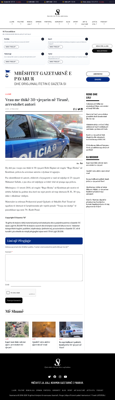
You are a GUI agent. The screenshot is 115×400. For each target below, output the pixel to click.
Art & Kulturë (85, 23)
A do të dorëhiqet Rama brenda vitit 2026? (16, 42)
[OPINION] (38, 24)
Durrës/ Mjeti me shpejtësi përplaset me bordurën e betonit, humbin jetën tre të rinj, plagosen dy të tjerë (98, 203)
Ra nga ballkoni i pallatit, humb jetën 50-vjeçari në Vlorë (97, 180)
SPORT (69, 390)
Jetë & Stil (94, 23)
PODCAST (100, 390)
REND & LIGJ (30, 390)
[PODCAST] (104, 24)
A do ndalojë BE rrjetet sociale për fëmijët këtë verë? (20, 57)
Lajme (12, 22)
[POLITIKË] (20, 24)
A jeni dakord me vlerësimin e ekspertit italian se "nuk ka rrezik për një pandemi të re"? (68, 57)
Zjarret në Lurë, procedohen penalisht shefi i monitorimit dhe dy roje (97, 116)
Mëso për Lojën (102, 46)
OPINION (39, 390)
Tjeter (50, 54)
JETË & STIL (90, 390)
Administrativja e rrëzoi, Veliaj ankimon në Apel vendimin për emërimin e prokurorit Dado (97, 127)
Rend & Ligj (29, 23)
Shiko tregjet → (11, 47)
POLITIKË (21, 390)
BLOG (64, 390)
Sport (75, 22)
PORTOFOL (47, 390)
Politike (6, 39)
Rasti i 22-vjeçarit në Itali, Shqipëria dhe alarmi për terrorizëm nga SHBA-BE (95, 137)
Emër (7, 284)
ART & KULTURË (79, 390)
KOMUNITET (57, 390)
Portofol (48, 22)
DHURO (98, 79)
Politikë (20, 22)
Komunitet (59, 22)
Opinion (38, 22)
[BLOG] (68, 24)
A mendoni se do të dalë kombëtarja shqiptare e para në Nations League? (67, 42)
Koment (8, 252)
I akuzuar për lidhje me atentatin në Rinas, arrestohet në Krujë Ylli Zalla (97, 106)
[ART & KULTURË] (85, 26)
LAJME (14, 390)
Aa (78, 163)
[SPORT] (76, 24)
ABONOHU (98, 74)
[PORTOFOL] (48, 24)
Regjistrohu (102, 51)
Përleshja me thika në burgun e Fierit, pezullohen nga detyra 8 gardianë (97, 147)
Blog (68, 22)
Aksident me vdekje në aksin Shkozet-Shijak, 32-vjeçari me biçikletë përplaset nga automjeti (97, 190)
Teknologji (7, 54)
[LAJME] (12, 24)
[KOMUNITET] (59, 24)
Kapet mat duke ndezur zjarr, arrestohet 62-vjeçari (97, 164)
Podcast (104, 22)
